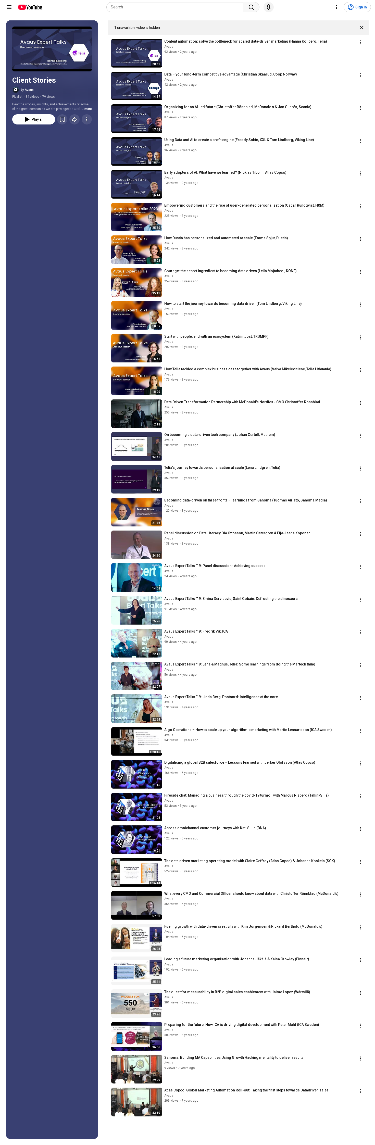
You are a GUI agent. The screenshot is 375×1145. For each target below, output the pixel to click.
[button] (52, 49)
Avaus (168, 46)
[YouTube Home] (30, 7)
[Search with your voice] (269, 7)
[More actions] (87, 119)
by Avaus (27, 90)
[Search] (251, 7)
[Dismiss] (362, 27)
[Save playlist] (62, 119)
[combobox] (176, 7)
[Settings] (336, 7)
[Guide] (9, 7)
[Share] (74, 119)
